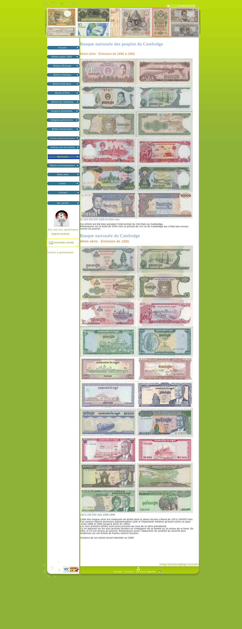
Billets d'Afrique (62, 75)
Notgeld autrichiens (62, 120)
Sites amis (63, 174)
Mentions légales (145, 572)
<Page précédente (170, 565)
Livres (62, 183)
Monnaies (62, 157)
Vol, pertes (63, 203)
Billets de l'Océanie (63, 102)
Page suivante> (190, 565)
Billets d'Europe (62, 66)
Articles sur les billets (62, 147)
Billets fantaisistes (62, 129)
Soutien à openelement (60, 252)
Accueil (62, 47)
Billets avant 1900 (62, 57)
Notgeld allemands (62, 111)
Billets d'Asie (62, 93)
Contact (63, 192)
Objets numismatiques (62, 165)
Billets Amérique (62, 84)
